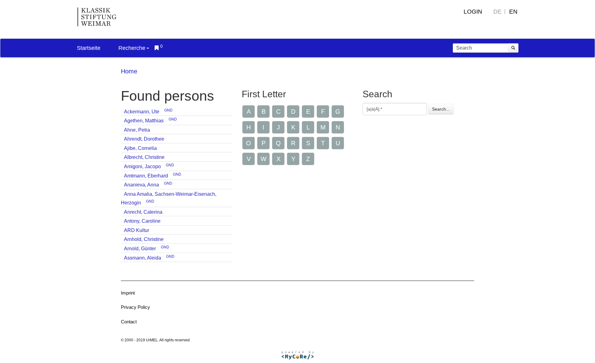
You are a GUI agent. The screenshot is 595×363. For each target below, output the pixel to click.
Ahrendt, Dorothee (144, 139)
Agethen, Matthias (144, 120)
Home (129, 71)
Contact (129, 321)
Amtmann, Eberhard (146, 175)
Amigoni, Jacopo (142, 166)
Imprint (128, 292)
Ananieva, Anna (141, 184)
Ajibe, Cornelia (140, 148)
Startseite (88, 48)
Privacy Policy (135, 307)
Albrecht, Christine (144, 157)
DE (497, 11)
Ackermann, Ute (141, 111)
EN (513, 11)
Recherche (131, 48)
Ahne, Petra (137, 130)
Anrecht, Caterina (143, 212)
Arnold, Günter (140, 248)
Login (473, 11)
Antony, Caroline (142, 221)
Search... (441, 109)
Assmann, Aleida (142, 257)
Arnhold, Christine (144, 239)
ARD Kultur (136, 230)
